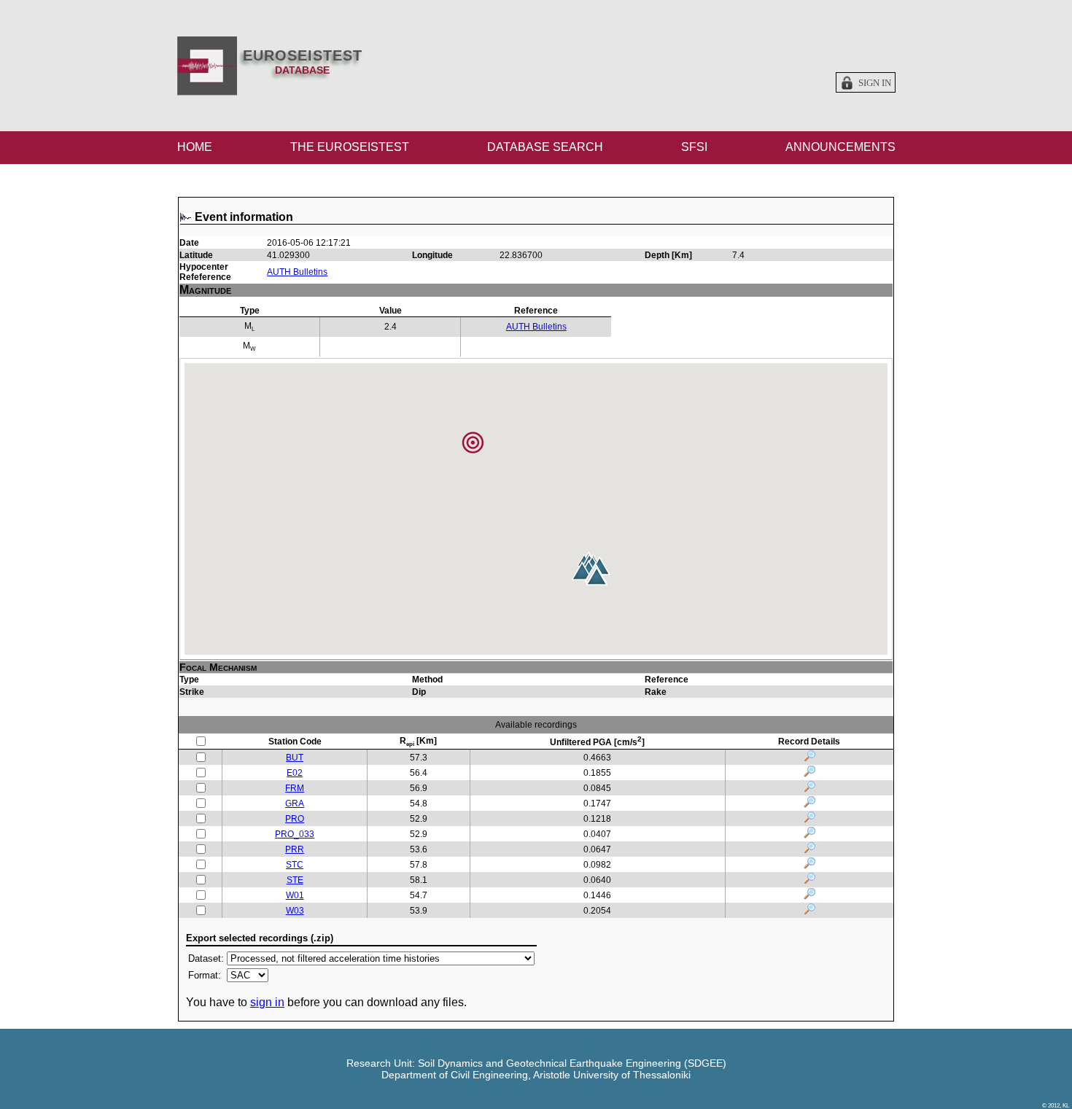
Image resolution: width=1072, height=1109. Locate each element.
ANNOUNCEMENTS (840, 147)
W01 (295, 895)
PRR (294, 849)
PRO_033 (294, 834)
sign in (267, 1002)
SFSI (694, 147)
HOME (194, 147)
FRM (294, 788)
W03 (295, 911)
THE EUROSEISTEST (349, 147)
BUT (294, 757)
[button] (596, 576)
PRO (294, 819)
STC (294, 865)
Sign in (874, 83)
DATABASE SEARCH (545, 147)
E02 (295, 773)
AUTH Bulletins (297, 272)
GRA (294, 803)
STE (295, 880)
